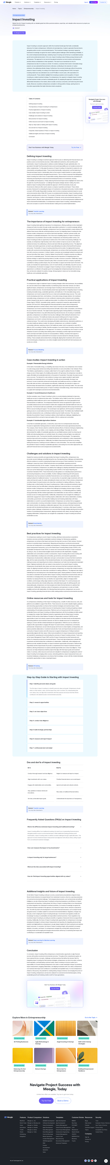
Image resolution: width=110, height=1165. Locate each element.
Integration (23, 1136)
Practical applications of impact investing (40, 109)
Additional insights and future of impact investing (42, 133)
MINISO (74, 1120)
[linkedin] (89, 1161)
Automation (23, 1127)
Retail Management (48, 1132)
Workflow (22, 1120)
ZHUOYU (74, 1134)
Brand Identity (37, 523)
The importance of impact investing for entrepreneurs (43, 107)
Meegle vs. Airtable (33, 1127)
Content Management (61, 1134)
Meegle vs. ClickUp (33, 1125)
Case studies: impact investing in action (39, 112)
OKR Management (47, 1141)
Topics (20, 8)
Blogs (86, 1120)
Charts (21, 1132)
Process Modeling (38, 349)
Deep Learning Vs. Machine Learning (44, 940)
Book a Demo (62, 1101)
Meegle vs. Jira (32, 1120)
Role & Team (23, 1123)
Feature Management (61, 1125)
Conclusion (32, 136)
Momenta (74, 1138)
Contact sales (97, 107)
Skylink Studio (75, 1132)
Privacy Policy (99, 1127)
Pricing (56, 2)
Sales (44, 1152)
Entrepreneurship (29, 8)
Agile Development (48, 1127)
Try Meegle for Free (19, 33)
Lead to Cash (59, 1136)
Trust (97, 1120)
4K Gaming (36, 666)
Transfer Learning (38, 211)
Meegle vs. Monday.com (34, 1123)
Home (14, 8)
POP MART (74, 1125)
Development (46, 1147)
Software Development (49, 1123)
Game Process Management (63, 1127)
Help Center (88, 1123)
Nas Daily (74, 1123)
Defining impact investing (35, 104)
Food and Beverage (48, 1134)
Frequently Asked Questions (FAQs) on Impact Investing (44, 130)
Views (21, 1125)
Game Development (48, 1125)
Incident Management (48, 1138)
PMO (44, 1143)
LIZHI (73, 1127)
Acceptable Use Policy (101, 1129)
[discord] (85, 1161)
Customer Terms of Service (103, 1123)
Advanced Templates (61, 1143)
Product (45, 1145)
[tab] (55, 684)
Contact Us (103, 2)
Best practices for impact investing (38, 118)
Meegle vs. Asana (32, 1129)
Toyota (74, 1141)
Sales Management (48, 1129)
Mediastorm (75, 1129)
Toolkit (21, 1129)
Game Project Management (63, 1129)
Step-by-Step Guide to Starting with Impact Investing (43, 124)
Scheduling (23, 1134)
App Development (60, 1123)
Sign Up (87, 1137)
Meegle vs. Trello (32, 1132)
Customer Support (89, 1127)
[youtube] (92, 1161)
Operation (45, 1149)
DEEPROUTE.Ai (75, 1136)
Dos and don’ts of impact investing (38, 127)
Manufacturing (60, 1138)
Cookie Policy (99, 1132)
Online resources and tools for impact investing (41, 121)
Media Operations (47, 1136)
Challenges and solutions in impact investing (40, 115)
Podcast (87, 1125)
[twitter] (95, 1161)
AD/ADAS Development (48, 1120)
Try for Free (55, 988)
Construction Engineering (62, 1132)
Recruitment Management (62, 1141)
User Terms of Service (101, 1125)
